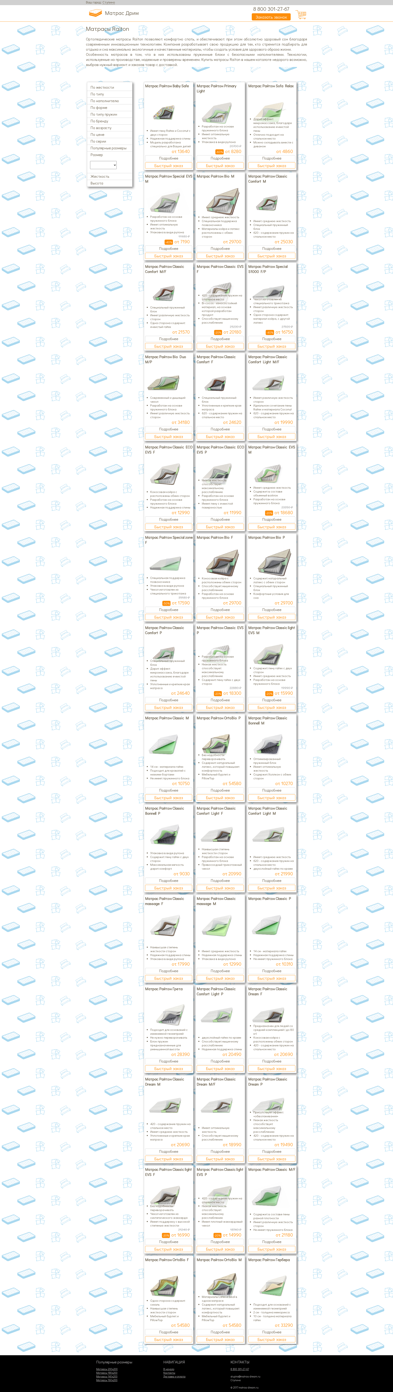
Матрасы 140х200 (106, 1376)
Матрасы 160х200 (106, 1380)
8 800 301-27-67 (271, 8)
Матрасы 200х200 (107, 1369)
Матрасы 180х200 (106, 1373)
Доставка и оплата (174, 1376)
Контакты (169, 1373)
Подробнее (168, 158)
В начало (168, 1369)
